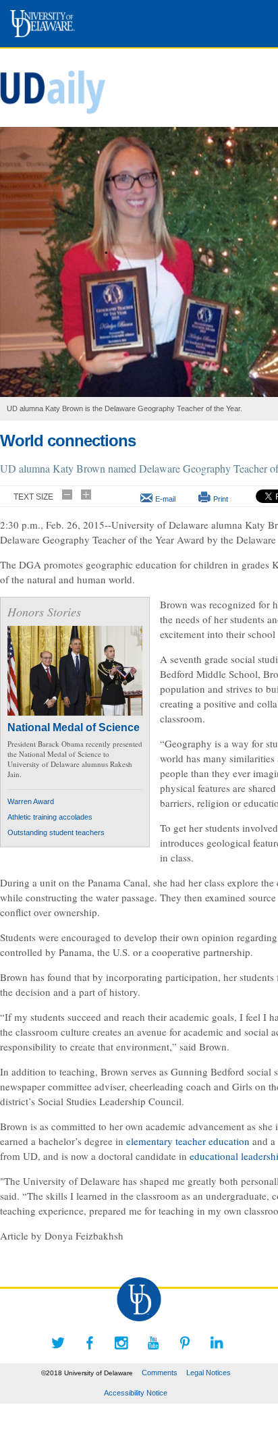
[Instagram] (121, 1343)
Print (220, 499)
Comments (159, 1373)
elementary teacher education (188, 1141)
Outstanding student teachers (56, 832)
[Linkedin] (216, 1343)
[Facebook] (90, 1343)
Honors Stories (44, 612)
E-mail (165, 499)
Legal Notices (208, 1373)
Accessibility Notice (135, 1393)
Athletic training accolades (49, 817)
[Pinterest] (185, 1343)
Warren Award (30, 801)
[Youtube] (153, 1343)
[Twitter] (58, 1343)
